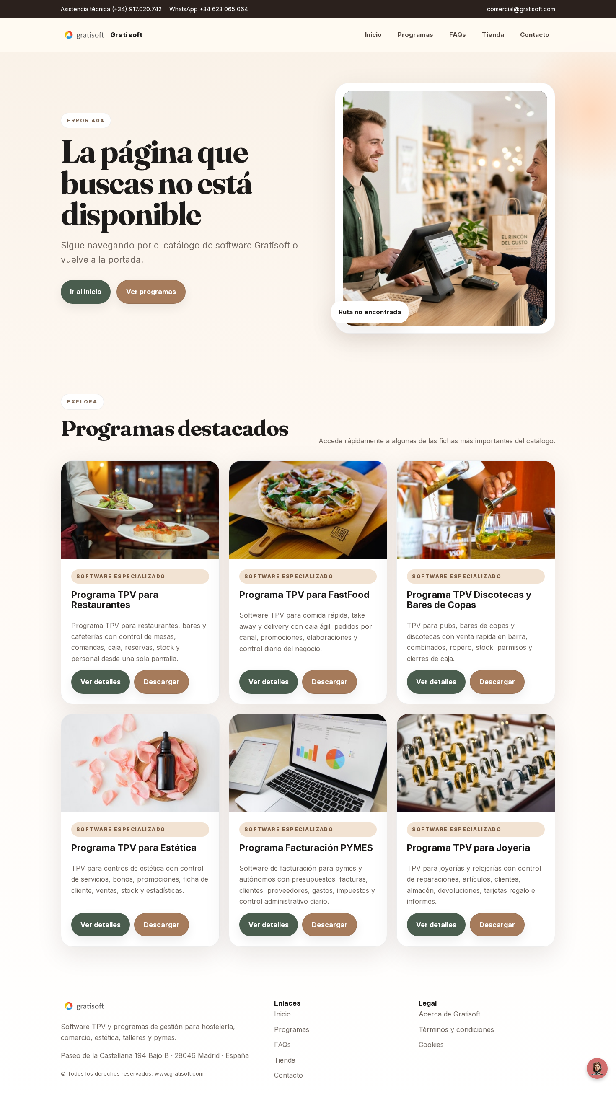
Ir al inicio (85, 291)
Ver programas (151, 291)
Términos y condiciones (456, 1029)
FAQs (457, 35)
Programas (415, 35)
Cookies (431, 1044)
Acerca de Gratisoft (449, 1014)
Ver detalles (100, 682)
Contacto (534, 35)
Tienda (493, 35)
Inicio (373, 35)
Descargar (161, 682)
